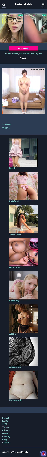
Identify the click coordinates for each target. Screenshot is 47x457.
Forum (5, 433)
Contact (6, 442)
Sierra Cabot (15, 234)
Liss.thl (12, 168)
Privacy (6, 430)
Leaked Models (23, 4)
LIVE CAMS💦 (23, 48)
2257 (4, 424)
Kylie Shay (14, 300)
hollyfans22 (15, 201)
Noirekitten (14, 267)
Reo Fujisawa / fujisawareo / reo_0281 (23, 54)
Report (5, 418)
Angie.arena (15, 367)
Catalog (6, 436)
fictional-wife (15, 400)
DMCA (5, 421)
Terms (5, 427)
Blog (4, 439)
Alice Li (12, 334)
